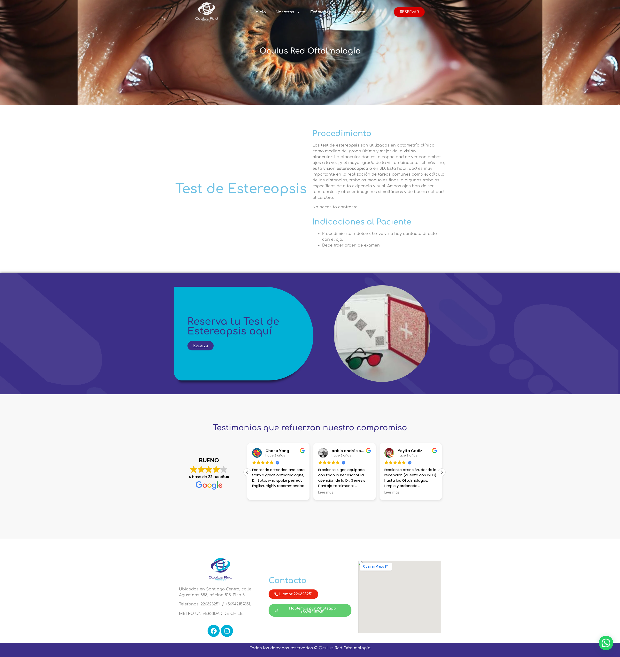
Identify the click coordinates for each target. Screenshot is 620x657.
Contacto (356, 12)
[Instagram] (227, 631)
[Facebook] (214, 631)
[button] (441, 472)
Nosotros (285, 12)
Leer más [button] (325, 492)
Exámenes (320, 12)
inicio (260, 12)
